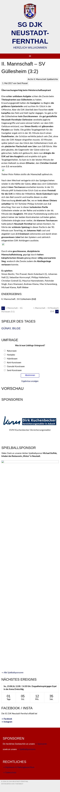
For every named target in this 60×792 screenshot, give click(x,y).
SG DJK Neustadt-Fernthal (30, 33)
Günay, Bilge (11, 328)
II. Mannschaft (40, 79)
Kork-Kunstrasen (14, 363)
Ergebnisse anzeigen (30, 381)
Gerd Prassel (22, 83)
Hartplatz (11, 355)
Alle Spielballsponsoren (12, 673)
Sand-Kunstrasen (14, 370)
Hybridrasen (12, 359)
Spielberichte (52, 79)
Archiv (30, 79)
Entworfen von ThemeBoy (12, 784)
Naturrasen (12, 351)
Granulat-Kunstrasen (16, 367)
